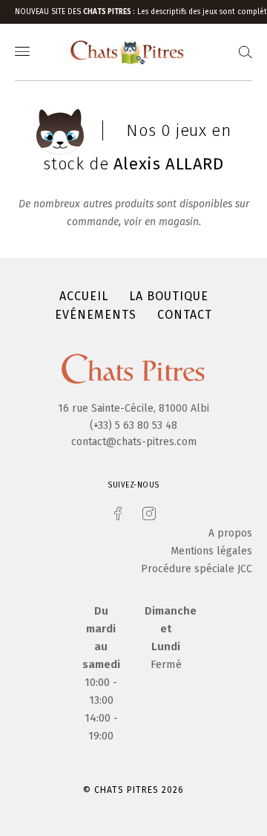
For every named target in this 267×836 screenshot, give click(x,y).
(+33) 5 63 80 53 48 (133, 425)
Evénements (95, 315)
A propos (230, 533)
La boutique (168, 296)
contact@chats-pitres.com (134, 441)
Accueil (83, 296)
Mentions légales (211, 551)
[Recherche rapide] (245, 52)
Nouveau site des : (76, 11)
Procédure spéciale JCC (196, 569)
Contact (184, 315)
